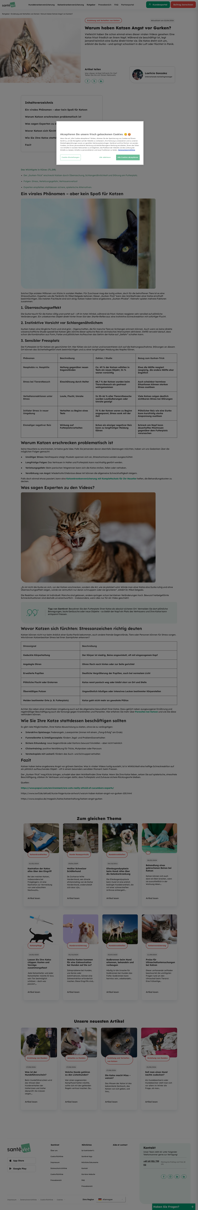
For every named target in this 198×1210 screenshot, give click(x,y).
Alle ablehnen (105, 157)
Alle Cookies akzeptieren (128, 157)
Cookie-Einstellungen (70, 157)
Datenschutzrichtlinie (126, 150)
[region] (100, 143)
